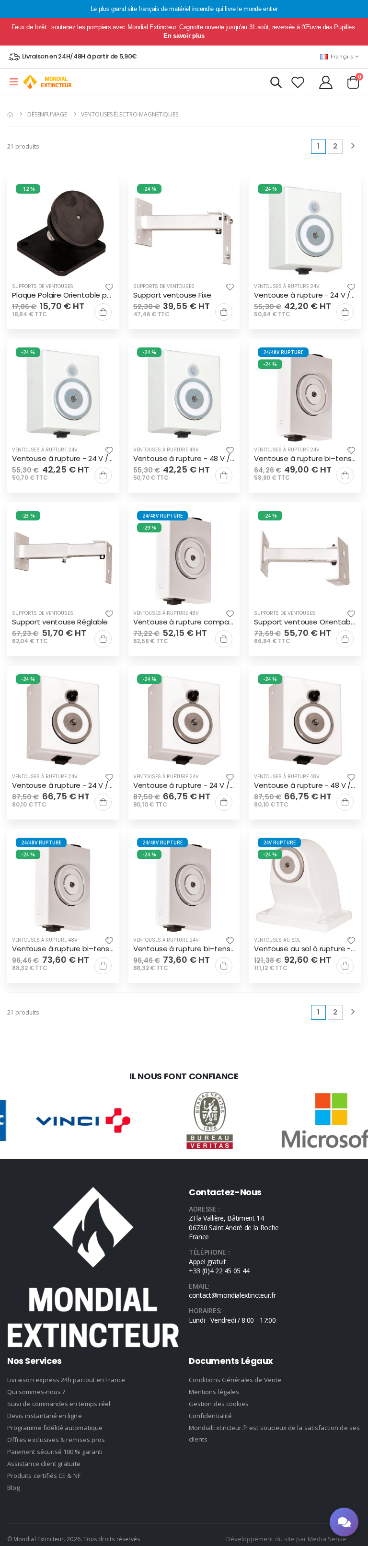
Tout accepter (183, 780)
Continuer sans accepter (184, 838)
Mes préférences (184, 809)
